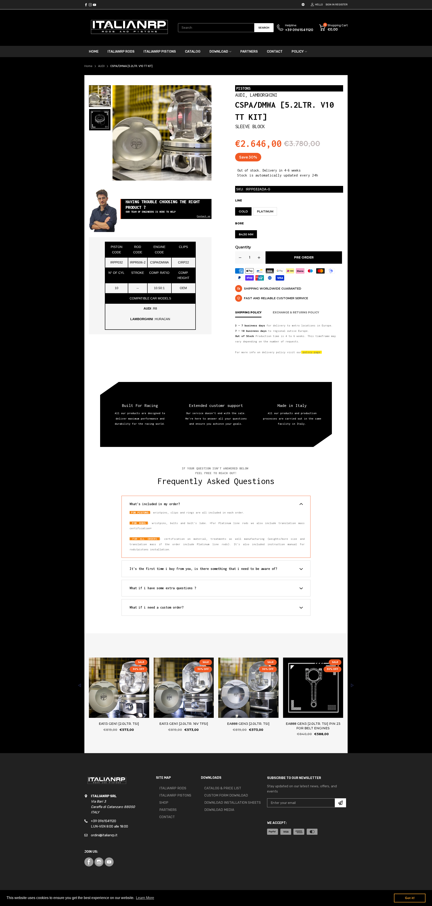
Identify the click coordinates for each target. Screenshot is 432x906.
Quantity (243, 247)
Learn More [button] (145, 898)
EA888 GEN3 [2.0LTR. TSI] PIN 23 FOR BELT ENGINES (313, 726)
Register (341, 4)
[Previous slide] (79, 685)
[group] (100, 96)
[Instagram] (94, 4)
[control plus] (259, 257)
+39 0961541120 (299, 30)
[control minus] (240, 257)
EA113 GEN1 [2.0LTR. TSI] (119, 724)
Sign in (330, 4)
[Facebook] (86, 4)
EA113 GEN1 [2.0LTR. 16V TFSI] (183, 724)
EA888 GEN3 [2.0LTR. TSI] (248, 724)
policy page (311, 352)
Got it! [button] (410, 898)
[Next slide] (352, 685)
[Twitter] (90, 4)
